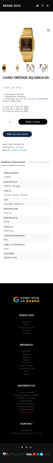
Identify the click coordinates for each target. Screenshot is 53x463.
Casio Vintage (26, 366)
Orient (27, 374)
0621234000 (26, 430)
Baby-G (26, 354)
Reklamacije (26, 401)
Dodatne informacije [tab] (13, 162)
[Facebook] (22, 447)
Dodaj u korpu (33, 122)
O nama (26, 331)
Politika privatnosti (26, 404)
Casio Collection (27, 369)
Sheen (26, 360)
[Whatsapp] (31, 447)
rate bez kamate (28, 99)
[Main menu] (47, 6)
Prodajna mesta (26, 328)
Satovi (26, 325)
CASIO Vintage (19, 150)
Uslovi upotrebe (26, 392)
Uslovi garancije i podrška (26, 395)
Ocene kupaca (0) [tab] (39, 162)
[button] (48, 30)
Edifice (26, 357)
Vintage (20, 147)
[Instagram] (26, 447)
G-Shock (26, 351)
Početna (27, 322)
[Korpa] (37, 6)
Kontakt (26, 333)
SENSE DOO (12, 5)
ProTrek (26, 363)
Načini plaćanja (26, 407)
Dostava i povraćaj (27, 398)
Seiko (26, 371)
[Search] (42, 6)
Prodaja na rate (26, 410)
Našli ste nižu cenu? (17, 134)
